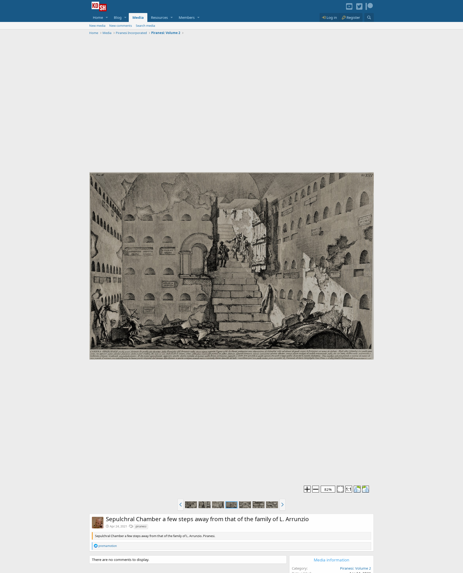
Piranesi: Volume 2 (355, 568)
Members (187, 17)
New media (97, 25)
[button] (106, 17)
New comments (120, 25)
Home (98, 17)
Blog (118, 17)
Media (138, 17)
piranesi (141, 526)
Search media (145, 25)
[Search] (369, 17)
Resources (159, 17)
